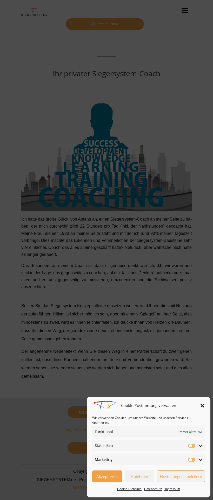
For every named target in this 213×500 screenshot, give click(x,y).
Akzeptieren (107, 476)
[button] (202, 405)
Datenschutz (153, 489)
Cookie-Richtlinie (129, 489)
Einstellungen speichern (181, 476)
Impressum (172, 489)
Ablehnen (139, 476)
